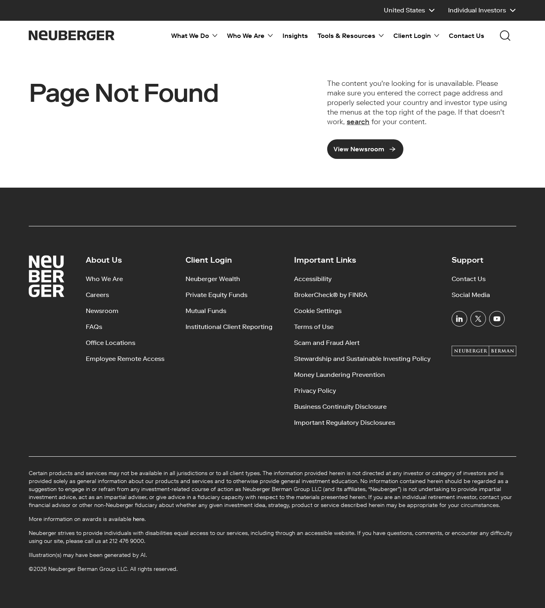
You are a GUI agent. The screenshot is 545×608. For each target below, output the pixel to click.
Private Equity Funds (216, 295)
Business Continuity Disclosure (340, 406)
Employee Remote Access (125, 358)
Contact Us (466, 36)
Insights (295, 36)
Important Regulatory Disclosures (344, 422)
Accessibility (313, 279)
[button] (409, 10)
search (358, 121)
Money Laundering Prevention (339, 374)
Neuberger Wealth (213, 279)
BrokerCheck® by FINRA (330, 295)
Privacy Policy (315, 390)
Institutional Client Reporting (229, 327)
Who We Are (104, 279)
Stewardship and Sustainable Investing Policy (362, 358)
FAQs (94, 327)
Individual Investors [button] (477, 10)
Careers (97, 295)
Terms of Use (314, 327)
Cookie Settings (318, 311)
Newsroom (102, 311)
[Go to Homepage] (72, 35)
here (138, 519)
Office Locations (110, 343)
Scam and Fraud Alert (326, 343)
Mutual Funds (206, 311)
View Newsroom (359, 149)
